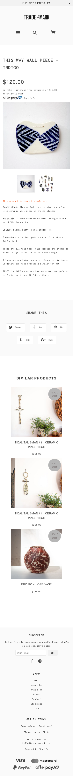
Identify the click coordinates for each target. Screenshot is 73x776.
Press (36, 694)
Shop (36, 680)
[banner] (36, 16)
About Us (36, 685)
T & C (36, 708)
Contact (36, 699)
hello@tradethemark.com (36, 743)
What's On (36, 690)
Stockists (36, 704)
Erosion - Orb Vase (36, 584)
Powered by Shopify (36, 749)
